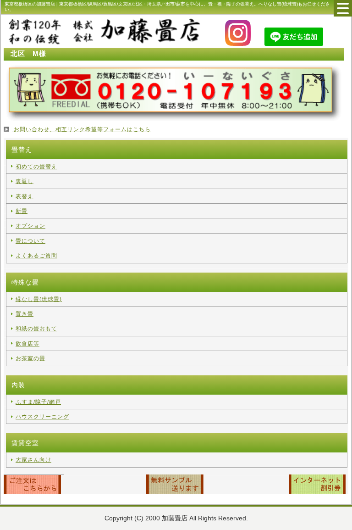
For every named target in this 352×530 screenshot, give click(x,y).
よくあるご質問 (36, 255)
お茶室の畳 (30, 358)
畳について (30, 241)
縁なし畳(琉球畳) (39, 299)
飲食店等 (27, 343)
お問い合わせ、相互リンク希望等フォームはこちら (81, 129)
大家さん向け (33, 460)
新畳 (22, 211)
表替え (24, 196)
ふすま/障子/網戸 (38, 402)
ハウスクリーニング (42, 416)
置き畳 (24, 314)
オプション (30, 226)
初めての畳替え (36, 166)
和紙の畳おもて (36, 328)
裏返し (24, 181)
